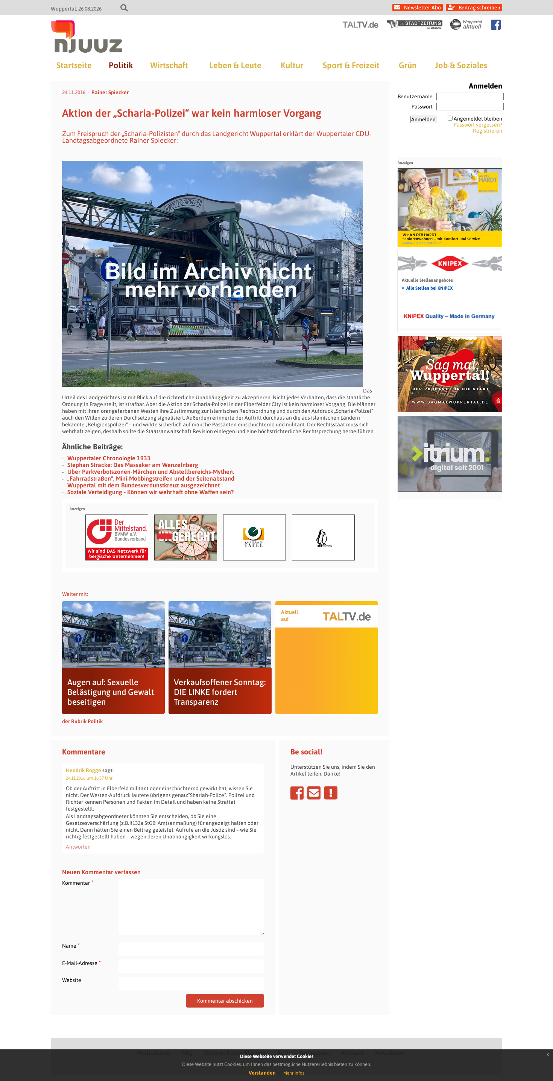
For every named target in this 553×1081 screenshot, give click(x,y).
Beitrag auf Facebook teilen (297, 793)
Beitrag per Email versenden (314, 793)
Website (71, 980)
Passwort (422, 107)
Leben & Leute (235, 65)
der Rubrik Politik (82, 721)
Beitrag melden (330, 793)
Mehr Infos (293, 1073)
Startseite (74, 65)
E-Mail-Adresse (81, 962)
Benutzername (415, 96)
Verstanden (262, 1073)
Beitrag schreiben (479, 8)
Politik (121, 65)
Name (71, 945)
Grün (407, 65)
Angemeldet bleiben (478, 119)
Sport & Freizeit (351, 65)
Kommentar (77, 882)
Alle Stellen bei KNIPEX (427, 288)
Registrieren (487, 131)
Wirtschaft (169, 65)
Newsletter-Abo (422, 8)
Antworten (78, 847)
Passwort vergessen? (478, 125)
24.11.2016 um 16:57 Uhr (89, 778)
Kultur (292, 65)
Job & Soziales (461, 65)
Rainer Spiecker (110, 92)
